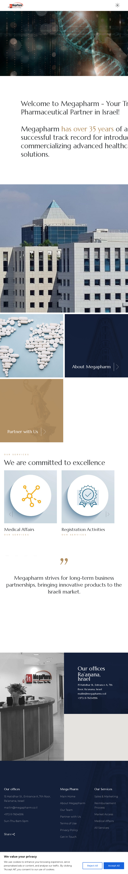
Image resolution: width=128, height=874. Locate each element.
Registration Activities (25, 529)
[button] (10, 514)
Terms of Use (68, 823)
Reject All (92, 865)
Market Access (103, 814)
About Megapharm (72, 803)
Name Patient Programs (85, 529)
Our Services (16, 535)
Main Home (67, 796)
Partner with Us (70, 816)
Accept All (114, 865)
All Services (101, 827)
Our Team (66, 809)
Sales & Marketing (106, 796)
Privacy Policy (69, 830)
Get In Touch (68, 836)
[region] (64, 863)
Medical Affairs (104, 821)
